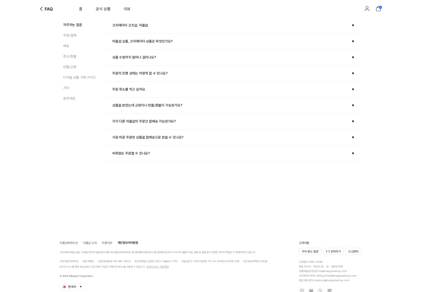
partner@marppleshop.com (339, 275)
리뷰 (127, 9)
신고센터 (353, 251)
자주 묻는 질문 (310, 251)
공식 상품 (103, 9)
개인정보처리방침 (128, 242)
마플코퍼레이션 (69, 243)
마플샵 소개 (90, 243)
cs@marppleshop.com (333, 271)
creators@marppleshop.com (331, 280)
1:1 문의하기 (333, 251)
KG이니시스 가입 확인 (158, 266)
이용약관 (107, 243)
